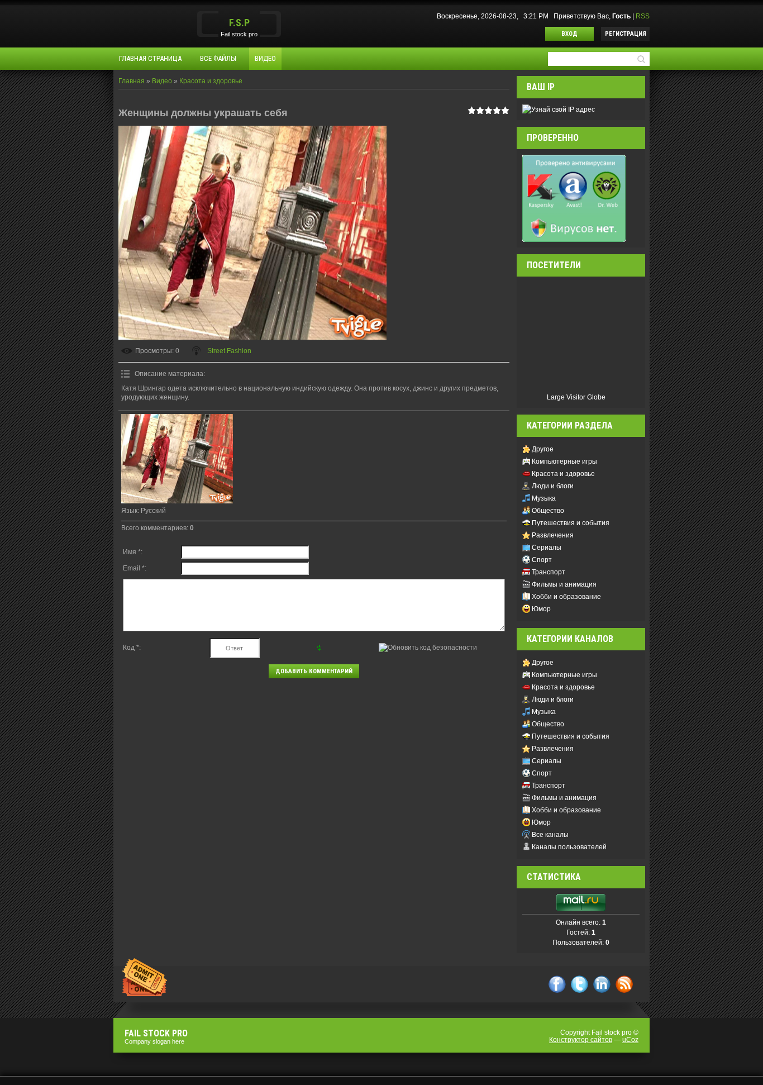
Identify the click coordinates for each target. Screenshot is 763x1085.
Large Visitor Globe (576, 397)
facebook (557, 984)
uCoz (630, 1040)
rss (624, 984)
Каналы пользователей (569, 847)
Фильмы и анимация (564, 584)
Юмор (541, 609)
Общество (548, 511)
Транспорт (548, 572)
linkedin (602, 984)
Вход (569, 33)
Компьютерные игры (564, 461)
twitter (579, 984)
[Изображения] (177, 458)
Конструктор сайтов (580, 1040)
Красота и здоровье (210, 81)
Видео (162, 81)
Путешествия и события (570, 523)
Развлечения (553, 535)
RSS (643, 16)
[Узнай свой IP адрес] (558, 109)
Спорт (542, 560)
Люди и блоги (553, 486)
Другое (543, 449)
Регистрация (625, 33)
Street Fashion (229, 351)
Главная (131, 81)
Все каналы (550, 835)
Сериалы (546, 547)
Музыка (544, 498)
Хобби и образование (566, 597)
